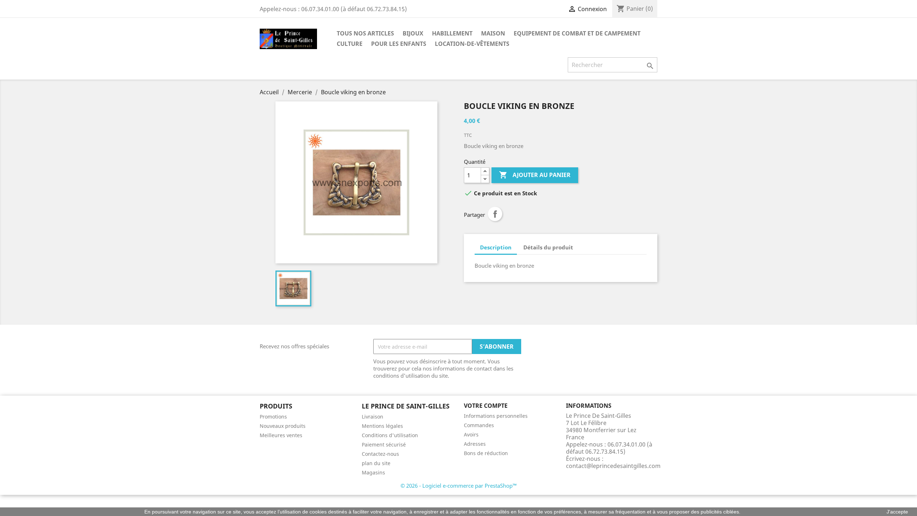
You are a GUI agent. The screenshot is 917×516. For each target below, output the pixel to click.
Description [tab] (496, 247)
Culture (350, 44)
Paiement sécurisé (384, 444)
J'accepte (897, 512)
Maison (493, 33)
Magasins (373, 472)
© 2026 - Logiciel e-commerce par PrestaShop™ (458, 485)
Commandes (479, 425)
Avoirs (471, 434)
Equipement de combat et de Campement (577, 33)
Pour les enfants (398, 44)
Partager (495, 214)
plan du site (376, 463)
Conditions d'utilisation (390, 435)
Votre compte (486, 406)
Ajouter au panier (535, 175)
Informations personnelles (496, 415)
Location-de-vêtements (472, 44)
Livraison (372, 416)
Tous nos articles (365, 33)
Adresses (475, 443)
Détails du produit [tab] (548, 247)
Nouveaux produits (283, 425)
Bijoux (413, 33)
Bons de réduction (486, 453)
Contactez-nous (380, 453)
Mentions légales (382, 425)
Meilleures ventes (281, 435)
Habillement (452, 33)
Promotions (273, 416)
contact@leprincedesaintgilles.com (613, 466)
